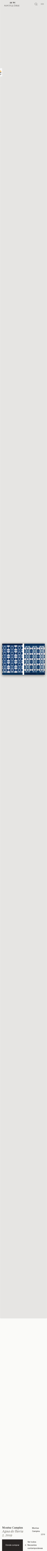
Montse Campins (12, 1527)
